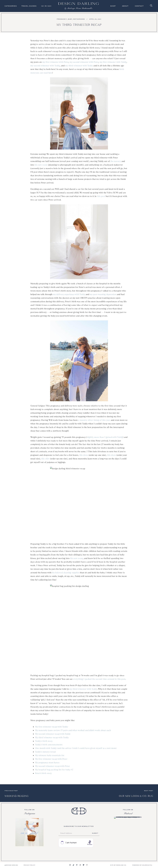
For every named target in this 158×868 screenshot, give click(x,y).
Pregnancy (62, 19)
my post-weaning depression (103, 294)
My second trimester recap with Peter (52, 766)
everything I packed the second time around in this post (99, 679)
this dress (83, 455)
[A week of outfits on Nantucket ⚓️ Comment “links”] (29, 832)
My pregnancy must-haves (47, 762)
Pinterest (128, 813)
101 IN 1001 (46, 6)
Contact (139, 6)
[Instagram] (70, 865)
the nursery (115, 161)
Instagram (29, 813)
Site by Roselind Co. (118, 865)
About (125, 6)
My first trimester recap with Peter (51, 759)
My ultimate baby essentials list (49, 755)
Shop (113, 6)
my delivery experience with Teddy (69, 294)
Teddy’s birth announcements (48, 744)
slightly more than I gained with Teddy (105, 437)
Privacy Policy (29, 865)
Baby (70, 19)
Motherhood (79, 19)
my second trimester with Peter (84, 62)
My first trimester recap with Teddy (51, 727)
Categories (11, 6)
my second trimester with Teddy (45, 65)
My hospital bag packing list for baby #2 (54, 769)
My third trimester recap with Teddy (52, 737)
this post (101, 196)
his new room (41, 165)
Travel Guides (29, 6)
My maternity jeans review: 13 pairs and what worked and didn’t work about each (73, 730)
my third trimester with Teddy (79, 65)
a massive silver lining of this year (94, 420)
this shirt (45, 458)
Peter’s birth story (43, 773)
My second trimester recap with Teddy (52, 734)
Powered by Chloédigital (142, 865)
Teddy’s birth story (44, 741)
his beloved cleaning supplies (65, 572)
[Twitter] (83, 865)
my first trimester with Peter (55, 62)
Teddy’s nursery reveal (45, 752)
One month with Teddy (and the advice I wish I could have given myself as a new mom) (76, 748)
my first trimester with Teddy (113, 62)
